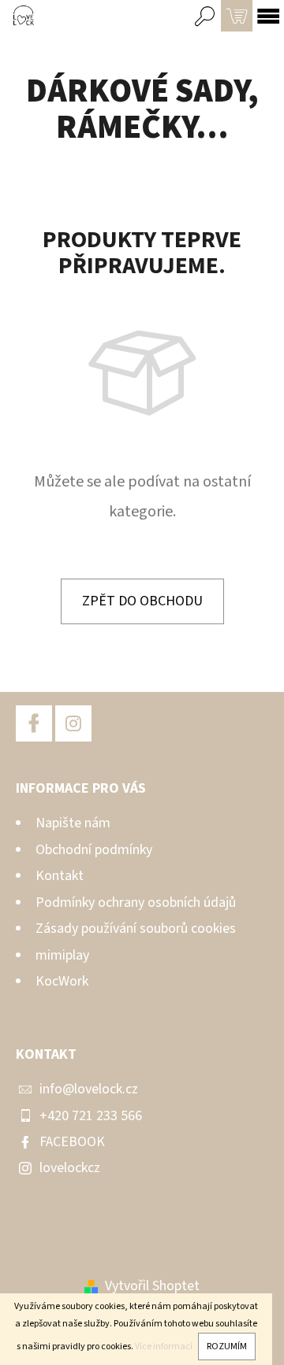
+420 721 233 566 (90, 1116)
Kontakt (60, 876)
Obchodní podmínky (94, 850)
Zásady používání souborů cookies (136, 928)
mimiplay (62, 955)
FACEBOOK (72, 1142)
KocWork (62, 981)
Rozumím (227, 1346)
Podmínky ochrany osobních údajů (136, 902)
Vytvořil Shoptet (152, 1286)
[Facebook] (34, 723)
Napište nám (73, 823)
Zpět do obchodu (142, 601)
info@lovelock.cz (88, 1089)
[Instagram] (73, 723)
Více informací (163, 1346)
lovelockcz (69, 1168)
